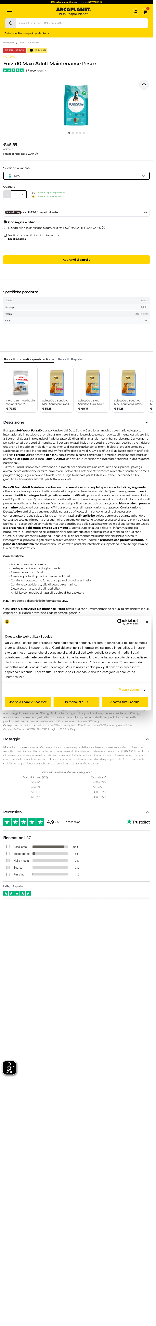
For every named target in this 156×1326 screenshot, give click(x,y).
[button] (76, 104)
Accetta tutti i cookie (124, 702)
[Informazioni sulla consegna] (103, 227)
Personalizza (74, 702)
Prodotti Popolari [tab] (70, 359)
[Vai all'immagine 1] (69, 133)
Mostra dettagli (130, 689)
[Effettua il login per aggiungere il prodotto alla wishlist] (144, 85)
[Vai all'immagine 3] (77, 133)
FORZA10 (9, 56)
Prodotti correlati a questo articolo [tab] (29, 359)
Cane (21, 42)
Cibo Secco (33, 42)
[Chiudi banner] (146, 621)
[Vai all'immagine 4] (80, 133)
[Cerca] (10, 23)
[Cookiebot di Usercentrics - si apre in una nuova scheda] (120, 622)
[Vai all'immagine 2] (73, 133)
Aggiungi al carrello (76, 259)
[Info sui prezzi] (36, 153)
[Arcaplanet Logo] (73, 11)
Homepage (8, 42)
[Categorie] (9, 11)
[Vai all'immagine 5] (84, 133)
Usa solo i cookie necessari (28, 702)
